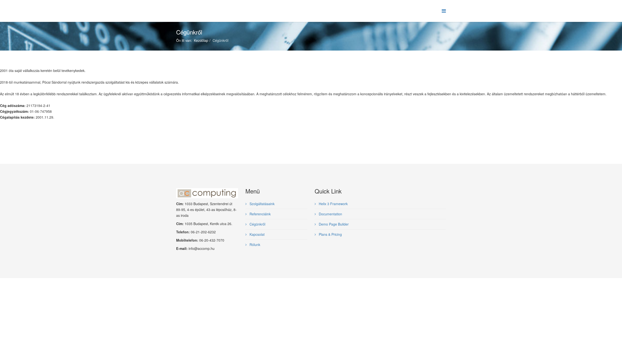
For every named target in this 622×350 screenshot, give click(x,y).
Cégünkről (257, 224)
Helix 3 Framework (333, 203)
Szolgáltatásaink (262, 203)
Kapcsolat (257, 234)
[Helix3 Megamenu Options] (444, 10)
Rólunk (254, 244)
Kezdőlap (201, 40)
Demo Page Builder (333, 224)
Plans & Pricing (330, 234)
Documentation (330, 213)
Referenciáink (260, 213)
